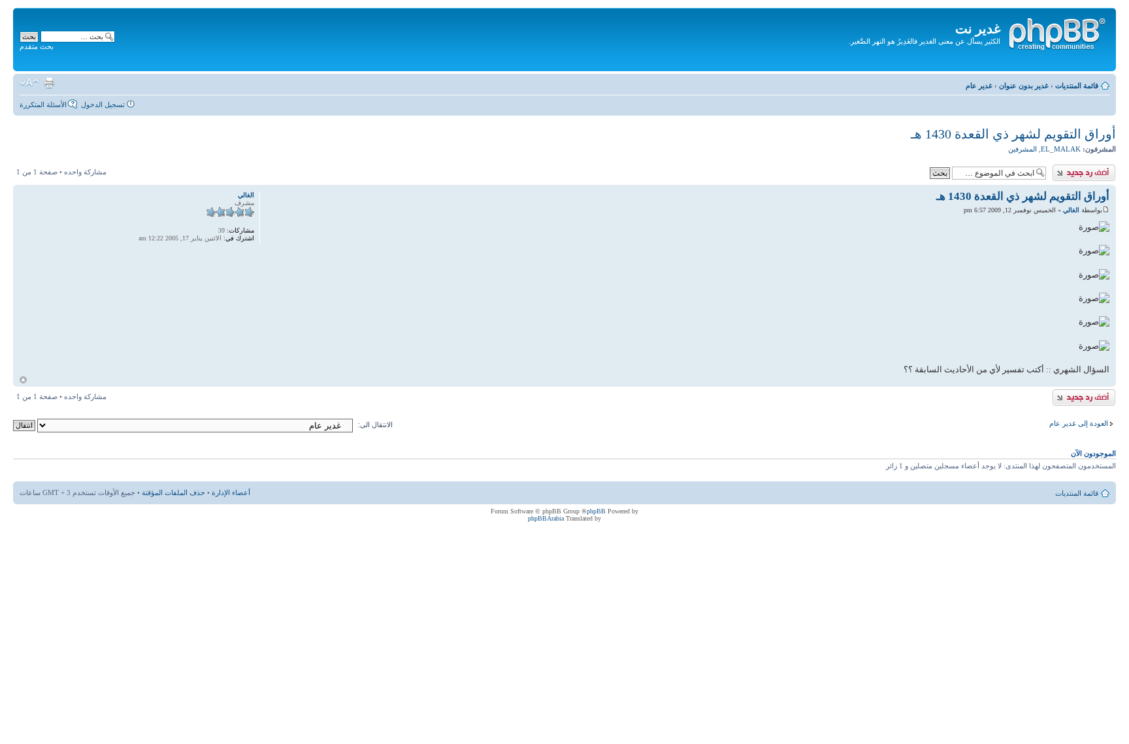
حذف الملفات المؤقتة (173, 492)
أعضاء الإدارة (231, 492)
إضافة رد (1102, 168)
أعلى (23, 379)
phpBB (596, 511)
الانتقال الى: (375, 425)
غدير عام (979, 85)
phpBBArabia (546, 518)
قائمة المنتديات (1076, 85)
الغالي (1071, 210)
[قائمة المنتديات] (1056, 32)
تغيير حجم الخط (29, 83)
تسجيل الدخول (103, 104)
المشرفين (1022, 149)
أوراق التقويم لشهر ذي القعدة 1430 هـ (1013, 134)
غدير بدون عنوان (1024, 85)
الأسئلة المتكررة (43, 104)
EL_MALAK (1061, 149)
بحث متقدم (37, 46)
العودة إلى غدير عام (1078, 423)
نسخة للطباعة (49, 83)
